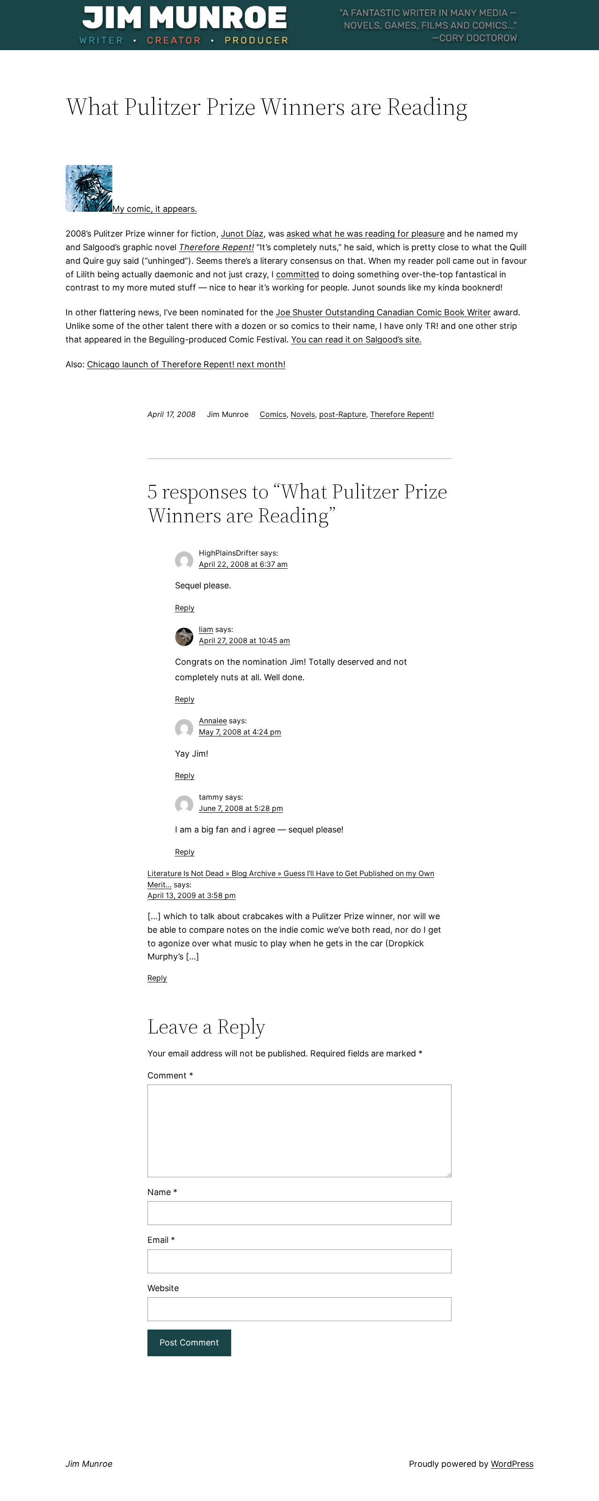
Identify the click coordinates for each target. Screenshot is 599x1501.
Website (163, 1288)
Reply (185, 607)
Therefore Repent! (402, 414)
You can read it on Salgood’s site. (356, 339)
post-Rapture (342, 414)
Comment (170, 1075)
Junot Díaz (242, 233)
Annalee (213, 720)
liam (206, 629)
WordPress (512, 1464)
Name (162, 1192)
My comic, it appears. (154, 209)
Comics (273, 414)
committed (297, 274)
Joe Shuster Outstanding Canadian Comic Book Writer (383, 312)
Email (161, 1240)
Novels (303, 414)
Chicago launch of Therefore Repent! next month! (186, 364)
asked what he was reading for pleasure (365, 233)
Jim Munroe (89, 1464)
